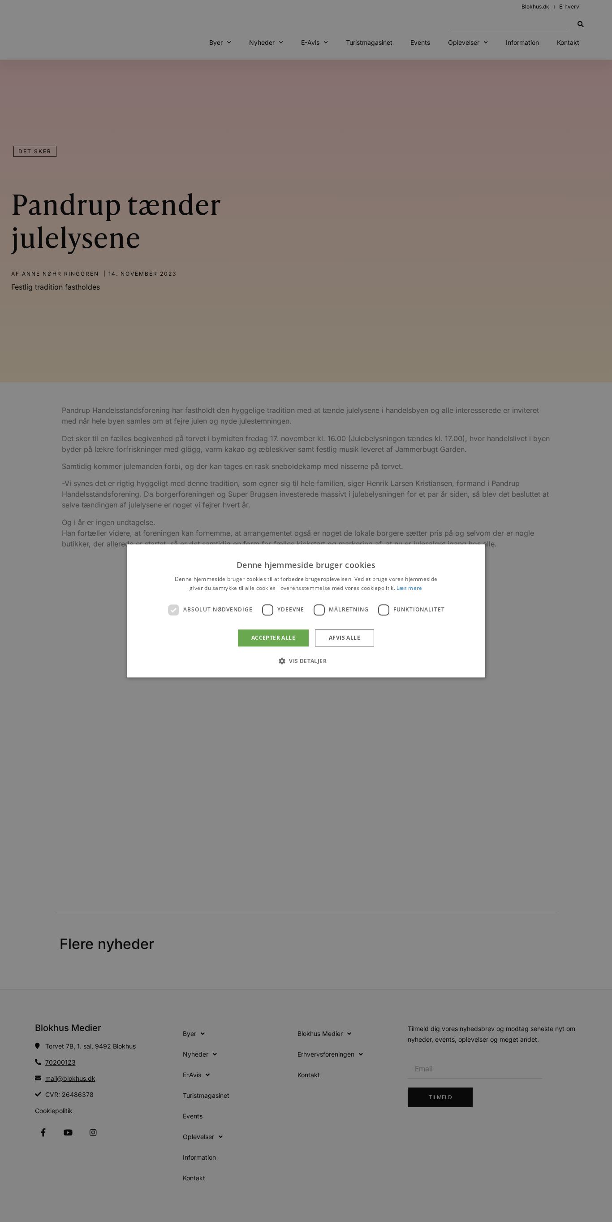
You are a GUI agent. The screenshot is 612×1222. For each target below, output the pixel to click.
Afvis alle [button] (344, 637)
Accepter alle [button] (273, 637)
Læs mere (409, 588)
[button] (306, 661)
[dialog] (306, 610)
